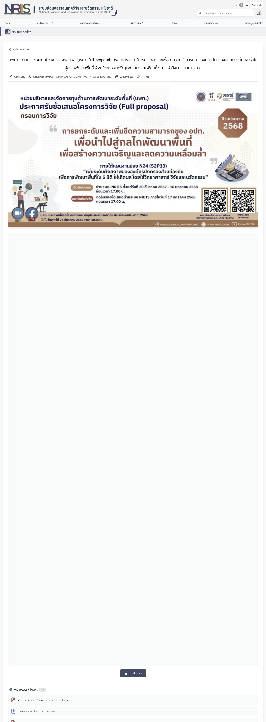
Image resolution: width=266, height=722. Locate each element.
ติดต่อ (174, 23)
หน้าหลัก (6, 23)
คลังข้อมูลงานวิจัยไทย (254, 23)
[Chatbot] (259, 13)
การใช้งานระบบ (43, 23)
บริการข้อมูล (136, 23)
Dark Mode (257, 5)
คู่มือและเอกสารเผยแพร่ (89, 23)
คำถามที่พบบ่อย (211, 23)
